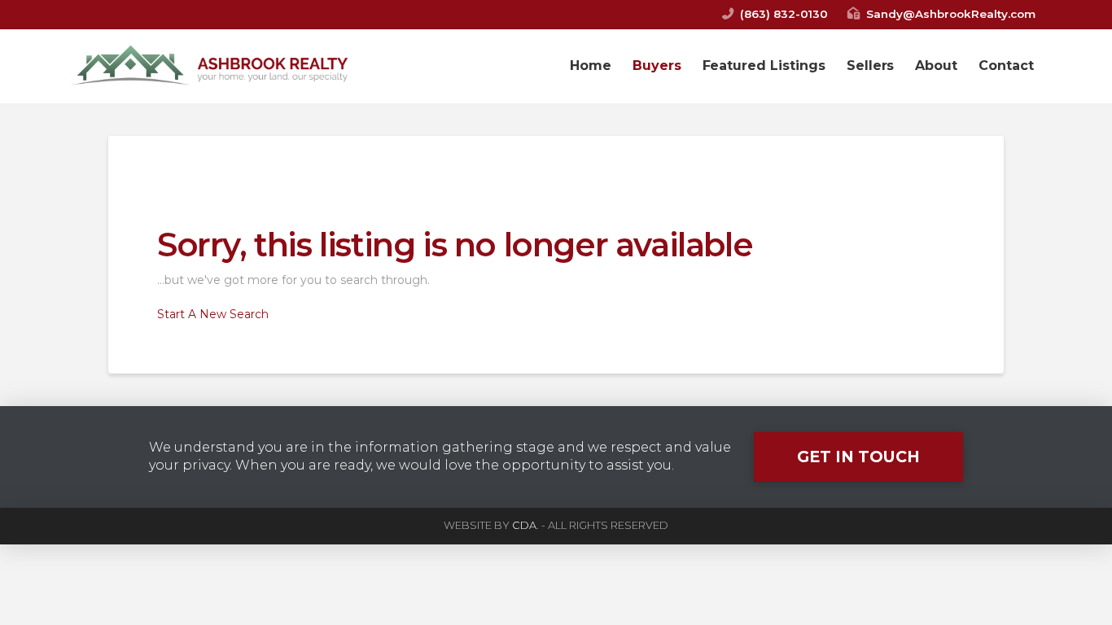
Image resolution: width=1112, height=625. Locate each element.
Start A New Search (213, 314)
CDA (524, 525)
